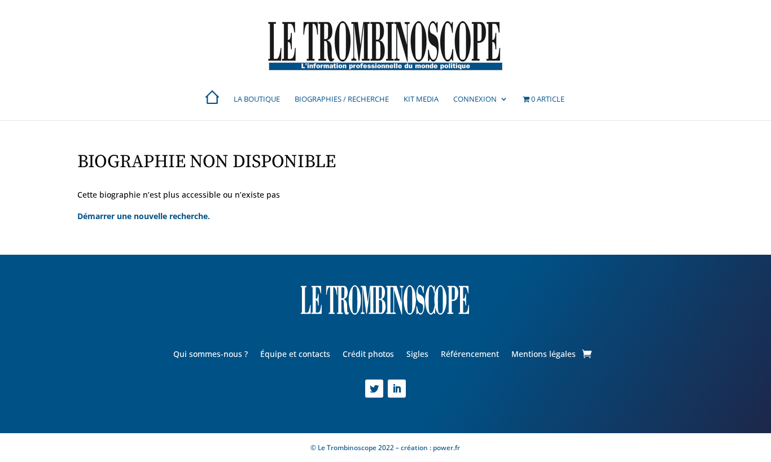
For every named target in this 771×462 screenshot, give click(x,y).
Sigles (417, 354)
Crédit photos (368, 354)
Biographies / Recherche (342, 99)
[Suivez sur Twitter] (374, 389)
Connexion (475, 99)
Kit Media (421, 99)
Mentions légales (543, 354)
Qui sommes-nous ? (210, 354)
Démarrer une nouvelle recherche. (143, 216)
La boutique (257, 99)
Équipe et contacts (295, 354)
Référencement (470, 354)
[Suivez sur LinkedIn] (397, 389)
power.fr (445, 447)
